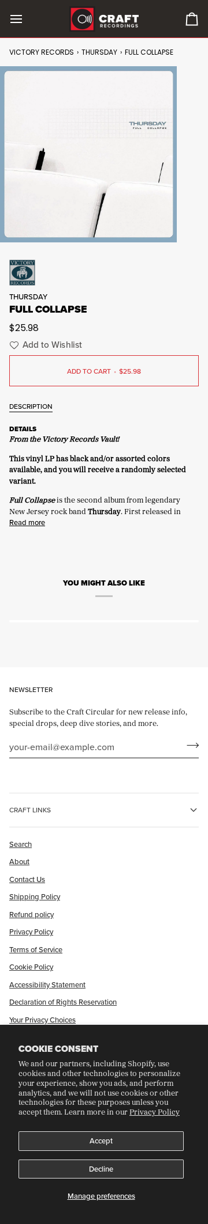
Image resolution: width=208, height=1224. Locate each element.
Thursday (99, 52)
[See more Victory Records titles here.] (104, 273)
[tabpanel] (104, 474)
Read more (27, 522)
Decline (101, 1169)
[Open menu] (26, 18)
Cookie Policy (31, 966)
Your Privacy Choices (42, 1019)
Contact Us (27, 879)
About (19, 861)
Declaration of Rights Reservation (63, 1002)
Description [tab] (31, 406)
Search (20, 844)
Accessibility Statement (47, 984)
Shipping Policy (34, 896)
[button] (44, 345)
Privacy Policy (154, 1111)
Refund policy (31, 914)
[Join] (189, 745)
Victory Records (41, 52)
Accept (101, 1140)
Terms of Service (35, 949)
